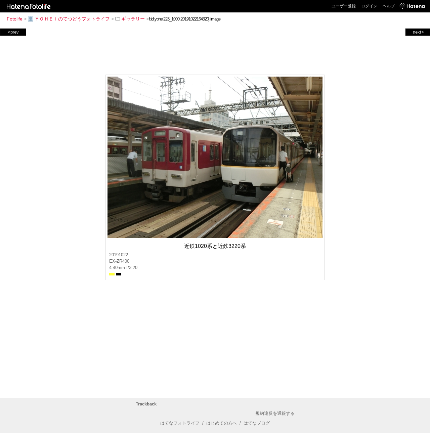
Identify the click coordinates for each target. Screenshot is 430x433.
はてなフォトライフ (180, 423)
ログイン (369, 6)
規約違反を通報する (275, 413)
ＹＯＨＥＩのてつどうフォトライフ (72, 18)
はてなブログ (257, 423)
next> (418, 32)
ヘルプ (389, 6)
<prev (13, 32)
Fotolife (15, 18)
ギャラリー (133, 18)
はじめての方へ (221, 423)
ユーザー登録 (344, 6)
